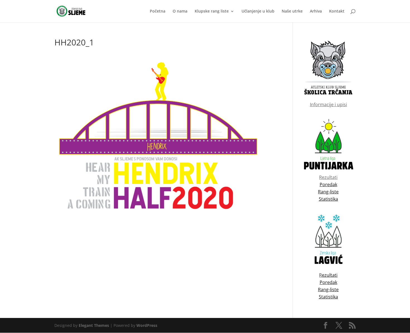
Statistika (328, 297)
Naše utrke (292, 11)
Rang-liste (328, 289)
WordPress (146, 325)
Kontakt (336, 11)
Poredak (328, 282)
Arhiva (316, 11)
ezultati (329, 275)
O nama (180, 11)
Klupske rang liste (212, 11)
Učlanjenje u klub (258, 11)
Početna (157, 11)
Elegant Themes (94, 325)
